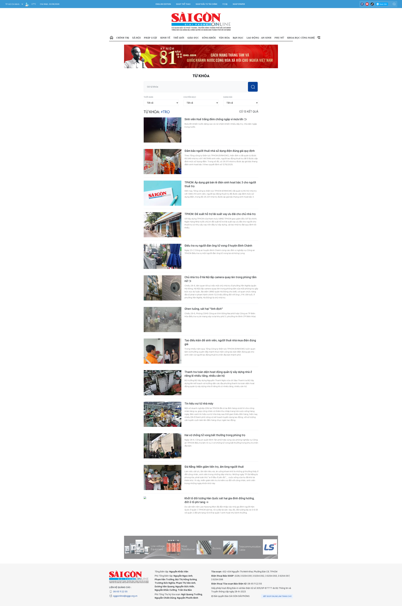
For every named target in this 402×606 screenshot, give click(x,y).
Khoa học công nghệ (301, 37)
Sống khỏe (209, 37)
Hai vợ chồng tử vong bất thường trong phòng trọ (215, 414)
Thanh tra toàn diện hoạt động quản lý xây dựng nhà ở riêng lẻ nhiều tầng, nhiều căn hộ (218, 353)
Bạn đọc (238, 37)
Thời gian (148, 76)
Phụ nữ (279, 37)
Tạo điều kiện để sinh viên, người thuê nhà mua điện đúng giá (220, 321)
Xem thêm (318, 38)
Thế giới (178, 37)
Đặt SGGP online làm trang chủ (277, 576)
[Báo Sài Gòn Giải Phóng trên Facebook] (362, 4)
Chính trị (122, 37)
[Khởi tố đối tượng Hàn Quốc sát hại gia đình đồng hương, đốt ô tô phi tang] (162, 488)
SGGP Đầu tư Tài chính (206, 4)
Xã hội (136, 37)
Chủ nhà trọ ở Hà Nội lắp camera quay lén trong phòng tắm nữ (220, 258)
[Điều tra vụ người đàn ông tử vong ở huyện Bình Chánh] (162, 236)
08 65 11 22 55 (120, 571)
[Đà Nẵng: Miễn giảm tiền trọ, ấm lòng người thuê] (162, 457)
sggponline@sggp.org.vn (125, 575)
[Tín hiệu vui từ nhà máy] (162, 394)
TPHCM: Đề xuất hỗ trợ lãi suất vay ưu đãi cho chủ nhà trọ (220, 193)
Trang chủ (111, 38)
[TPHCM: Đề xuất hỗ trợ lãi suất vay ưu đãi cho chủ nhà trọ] (162, 204)
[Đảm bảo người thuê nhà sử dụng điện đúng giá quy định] (162, 141)
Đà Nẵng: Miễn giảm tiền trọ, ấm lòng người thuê (214, 446)
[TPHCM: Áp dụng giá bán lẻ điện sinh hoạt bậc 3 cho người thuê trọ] (162, 172)
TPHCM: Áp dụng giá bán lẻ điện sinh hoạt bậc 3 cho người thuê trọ (220, 164)
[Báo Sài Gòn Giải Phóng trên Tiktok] (372, 4)
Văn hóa (224, 37)
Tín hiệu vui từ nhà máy (199, 383)
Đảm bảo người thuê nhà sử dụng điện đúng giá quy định (220, 130)
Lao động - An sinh (259, 37)
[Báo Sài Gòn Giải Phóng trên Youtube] (367, 4)
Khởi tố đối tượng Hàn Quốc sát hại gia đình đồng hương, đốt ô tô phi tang (219, 479)
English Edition (163, 4)
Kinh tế (165, 37)
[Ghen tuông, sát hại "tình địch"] (162, 299)
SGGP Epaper (239, 4)
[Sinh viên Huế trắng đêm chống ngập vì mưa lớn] (162, 109)
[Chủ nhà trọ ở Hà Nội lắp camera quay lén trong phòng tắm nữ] (162, 267)
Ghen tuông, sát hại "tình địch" (204, 288)
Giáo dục (193, 37)
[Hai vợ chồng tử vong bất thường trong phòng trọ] (162, 425)
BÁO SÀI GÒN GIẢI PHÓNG (201, 21)
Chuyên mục (189, 76)
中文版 (225, 4)
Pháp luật (150, 37)
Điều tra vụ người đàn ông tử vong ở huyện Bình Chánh (218, 225)
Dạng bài (227, 76)
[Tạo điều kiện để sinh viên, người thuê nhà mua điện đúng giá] (162, 330)
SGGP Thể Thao (183, 4)
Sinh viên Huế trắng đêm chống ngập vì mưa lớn (214, 99)
